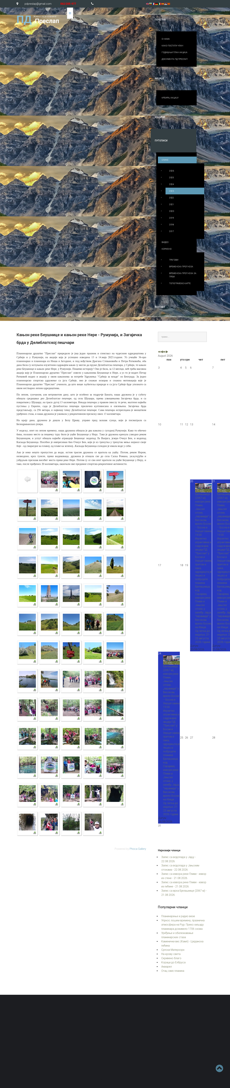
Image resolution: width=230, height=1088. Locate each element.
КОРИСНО (167, 249)
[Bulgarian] (150, 4)
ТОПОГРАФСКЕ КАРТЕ (180, 283)
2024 (171, 184)
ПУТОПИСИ (161, 140)
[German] (156, 4)
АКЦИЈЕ (159, 78)
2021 (171, 204)
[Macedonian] (168, 4)
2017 (171, 231)
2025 (171, 177)
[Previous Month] (162, 352)
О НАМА (166, 39)
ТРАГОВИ (173, 260)
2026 (171, 171)
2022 (171, 198)
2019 (171, 218)
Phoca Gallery (138, 848)
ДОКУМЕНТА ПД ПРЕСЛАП (175, 59)
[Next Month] (167, 352)
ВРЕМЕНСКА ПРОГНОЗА (181, 266)
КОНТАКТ (160, 307)
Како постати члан (136, 1046)
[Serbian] (165, 4)
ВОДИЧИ (160, 117)
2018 (171, 224)
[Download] (56, 489)
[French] (153, 4)
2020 (171, 211)
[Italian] (159, 4)
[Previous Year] (159, 352)
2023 (171, 191)
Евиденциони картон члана (192, 1038)
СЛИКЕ (165, 160)
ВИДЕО (165, 242)
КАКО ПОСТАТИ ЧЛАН (172, 46)
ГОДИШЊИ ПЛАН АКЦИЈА (174, 52)
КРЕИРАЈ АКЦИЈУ (170, 98)
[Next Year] (164, 352)
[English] (147, 4)
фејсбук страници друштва (173, 1056)
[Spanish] (162, 4)
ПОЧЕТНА (160, 19)
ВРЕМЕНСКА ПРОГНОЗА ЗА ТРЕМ (182, 275)
